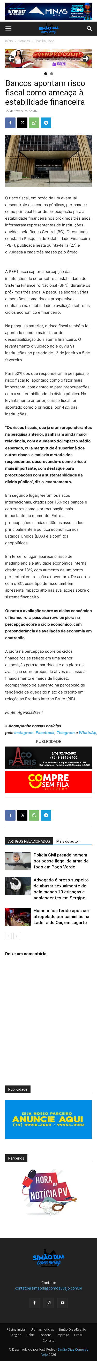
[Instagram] (48, 1303)
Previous (11, 58)
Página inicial (16, 1329)
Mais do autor (67, 841)
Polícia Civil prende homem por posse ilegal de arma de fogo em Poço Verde (61, 860)
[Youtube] (62, 1303)
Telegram (66, 732)
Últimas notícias (42, 1329)
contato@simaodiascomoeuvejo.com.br (48, 1288)
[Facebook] (10, 122)
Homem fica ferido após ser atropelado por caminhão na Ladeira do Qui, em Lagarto (61, 916)
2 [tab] (51, 73)
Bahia (30, 1335)
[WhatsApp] (34, 122)
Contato (49, 1340)
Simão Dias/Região (72, 1329)
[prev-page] (8, 936)
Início (9, 41)
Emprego (62, 1335)
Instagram (24, 732)
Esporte (45, 1335)
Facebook (45, 732)
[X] (22, 122)
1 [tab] (45, 73)
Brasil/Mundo (44, 41)
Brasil (78, 1335)
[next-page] (16, 936)
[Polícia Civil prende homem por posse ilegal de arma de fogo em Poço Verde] (18, 861)
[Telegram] (46, 122)
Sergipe (15, 1335)
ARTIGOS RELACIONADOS (29, 841)
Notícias (24, 41)
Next (86, 58)
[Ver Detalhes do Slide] (48, 58)
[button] (8, 29)
